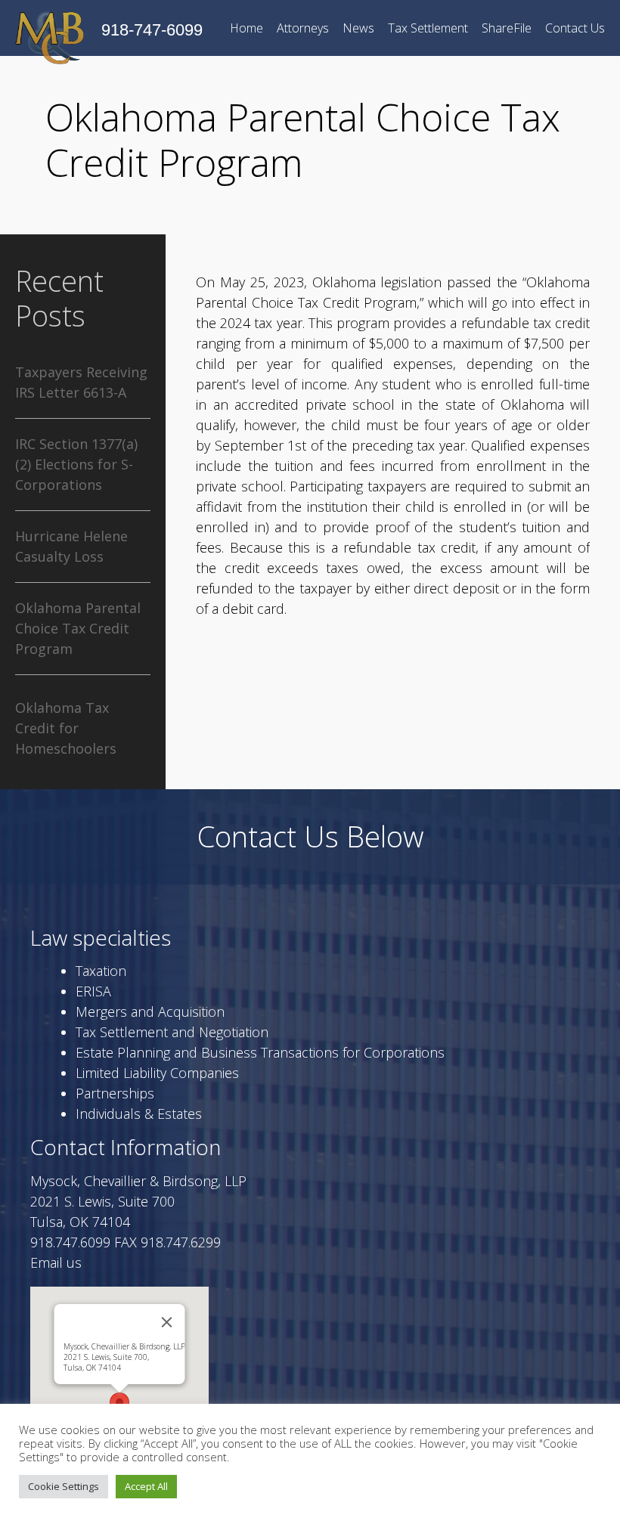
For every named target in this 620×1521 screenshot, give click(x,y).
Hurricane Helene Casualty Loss (71, 546)
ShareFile (507, 28)
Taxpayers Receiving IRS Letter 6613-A (81, 382)
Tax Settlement (428, 28)
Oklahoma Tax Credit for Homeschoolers (65, 728)
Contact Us (575, 28)
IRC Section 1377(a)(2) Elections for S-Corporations (76, 464)
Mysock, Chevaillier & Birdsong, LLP (124, 1357)
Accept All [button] (146, 1486)
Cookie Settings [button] (63, 1486)
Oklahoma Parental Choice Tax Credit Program (78, 628)
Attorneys (303, 28)
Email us (56, 1262)
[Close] (167, 1322)
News (358, 28)
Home (246, 28)
